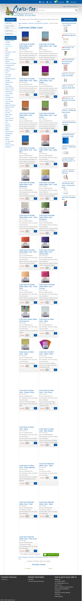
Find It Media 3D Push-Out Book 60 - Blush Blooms (68, 61)
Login (50, 2)
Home (43, 2)
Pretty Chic (8, 126)
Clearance (8, 44)
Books (6, 57)
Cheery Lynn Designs (10, 63)
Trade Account (9, 30)
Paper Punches (9, 120)
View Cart (61, 2)
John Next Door (9, 97)
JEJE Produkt (8, 91)
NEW (6, 48)
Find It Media (8, 86)
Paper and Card (9, 118)
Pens (6, 122)
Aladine (7, 55)
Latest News (8, 23)
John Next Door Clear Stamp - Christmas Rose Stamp (68, 185)
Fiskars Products (9, 88)
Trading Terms (9, 33)
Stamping (7, 135)
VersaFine (7, 143)
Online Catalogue (22, 23)
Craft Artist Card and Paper (41, 23)
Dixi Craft (7, 76)
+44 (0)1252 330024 (60, 581)
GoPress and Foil (9, 90)
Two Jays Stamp (9, 141)
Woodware (8, 146)
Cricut (6, 72)
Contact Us (69, 6)
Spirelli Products (9, 131)
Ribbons (7, 129)
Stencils (7, 139)
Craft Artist (30, 23)
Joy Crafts (7, 99)
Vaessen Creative (9, 145)
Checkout (73, 2)
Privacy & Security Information (36, 581)
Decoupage (8, 74)
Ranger (7, 127)
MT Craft (7, 112)
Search (75, 6)
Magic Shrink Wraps (10, 105)
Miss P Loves (8, 110)
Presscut (7, 124)
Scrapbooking (8, 133)
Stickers (7, 137)
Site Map (31, 579)
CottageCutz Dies (9, 65)
